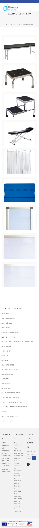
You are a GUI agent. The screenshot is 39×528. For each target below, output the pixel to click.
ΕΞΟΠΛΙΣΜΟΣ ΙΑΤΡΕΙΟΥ (9, 337)
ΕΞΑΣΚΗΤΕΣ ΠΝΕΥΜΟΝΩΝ (10, 332)
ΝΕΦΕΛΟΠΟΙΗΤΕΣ (7, 374)
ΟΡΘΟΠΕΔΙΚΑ (6, 383)
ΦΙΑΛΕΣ (4, 411)
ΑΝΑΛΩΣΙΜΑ (6, 314)
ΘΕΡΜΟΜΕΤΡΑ (6, 351)
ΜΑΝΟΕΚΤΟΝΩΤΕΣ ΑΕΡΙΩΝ (10, 369)
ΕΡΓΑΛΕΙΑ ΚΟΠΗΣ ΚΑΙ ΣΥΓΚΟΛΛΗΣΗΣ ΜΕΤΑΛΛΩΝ (17, 342)
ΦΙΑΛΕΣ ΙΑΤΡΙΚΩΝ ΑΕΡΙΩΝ (10, 416)
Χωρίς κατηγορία (7, 421)
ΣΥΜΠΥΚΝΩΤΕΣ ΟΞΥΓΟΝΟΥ (10, 397)
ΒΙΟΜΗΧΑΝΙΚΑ (6, 328)
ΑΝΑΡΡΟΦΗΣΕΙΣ (7, 323)
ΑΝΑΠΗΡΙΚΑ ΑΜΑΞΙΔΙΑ (8, 318)
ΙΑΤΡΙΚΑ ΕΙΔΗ (6, 355)
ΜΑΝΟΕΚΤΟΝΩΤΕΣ (8, 365)
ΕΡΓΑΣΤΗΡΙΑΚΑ (6, 346)
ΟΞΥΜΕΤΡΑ (5, 379)
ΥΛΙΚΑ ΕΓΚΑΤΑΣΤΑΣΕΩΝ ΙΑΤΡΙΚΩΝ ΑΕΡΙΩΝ (15, 407)
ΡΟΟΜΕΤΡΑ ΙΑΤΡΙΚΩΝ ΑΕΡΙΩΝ (11, 393)
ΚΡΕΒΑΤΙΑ (5, 360)
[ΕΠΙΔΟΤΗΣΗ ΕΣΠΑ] (17, 524)
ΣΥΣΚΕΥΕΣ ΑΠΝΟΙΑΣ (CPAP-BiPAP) (12, 402)
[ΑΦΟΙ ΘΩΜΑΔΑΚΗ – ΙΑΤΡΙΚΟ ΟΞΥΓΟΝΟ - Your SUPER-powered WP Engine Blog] (10, 7)
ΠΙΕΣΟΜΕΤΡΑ (6, 388)
